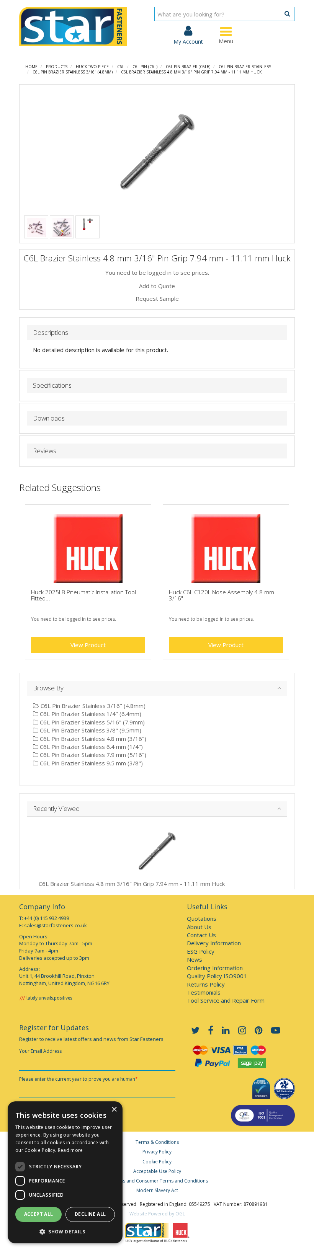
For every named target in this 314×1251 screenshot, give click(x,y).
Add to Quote (157, 286)
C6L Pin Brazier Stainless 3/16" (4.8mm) (73, 72)
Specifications (52, 385)
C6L (120, 66)
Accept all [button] (38, 1214)
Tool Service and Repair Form (226, 1000)
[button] (65, 1231)
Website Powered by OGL (157, 1213)
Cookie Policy (157, 1161)
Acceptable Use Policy (157, 1171)
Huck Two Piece (92, 66)
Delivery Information (214, 943)
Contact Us (201, 935)
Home (31, 66)
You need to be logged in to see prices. (157, 272)
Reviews (44, 451)
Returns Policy (206, 984)
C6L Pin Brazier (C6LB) (188, 66)
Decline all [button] (90, 1214)
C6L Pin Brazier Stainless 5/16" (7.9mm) (91, 722)
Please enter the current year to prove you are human (78, 1079)
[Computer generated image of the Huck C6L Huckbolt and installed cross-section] (87, 223)
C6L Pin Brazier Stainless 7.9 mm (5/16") (92, 754)
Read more (70, 1150)
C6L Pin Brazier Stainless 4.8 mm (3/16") (92, 738)
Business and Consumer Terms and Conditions (157, 1181)
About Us (199, 927)
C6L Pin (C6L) (144, 66)
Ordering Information (215, 968)
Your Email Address (40, 1051)
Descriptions (50, 332)
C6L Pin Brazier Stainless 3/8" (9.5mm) (89, 730)
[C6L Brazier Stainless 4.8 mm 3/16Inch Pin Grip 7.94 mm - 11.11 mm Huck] (157, 151)
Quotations (201, 918)
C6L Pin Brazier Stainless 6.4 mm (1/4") (90, 746)
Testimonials (204, 992)
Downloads (49, 418)
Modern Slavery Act (157, 1190)
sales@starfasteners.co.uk (55, 925)
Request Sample (157, 298)
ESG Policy (200, 951)
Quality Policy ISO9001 (217, 976)
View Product (88, 645)
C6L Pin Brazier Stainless (245, 66)
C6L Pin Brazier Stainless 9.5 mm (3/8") (90, 763)
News (194, 959)
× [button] (114, 1109)
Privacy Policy (157, 1151)
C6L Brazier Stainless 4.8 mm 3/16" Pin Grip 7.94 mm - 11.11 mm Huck (191, 72)
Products (56, 66)
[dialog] (65, 1172)
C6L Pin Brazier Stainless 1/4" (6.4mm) (89, 714)
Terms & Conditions (157, 1142)
